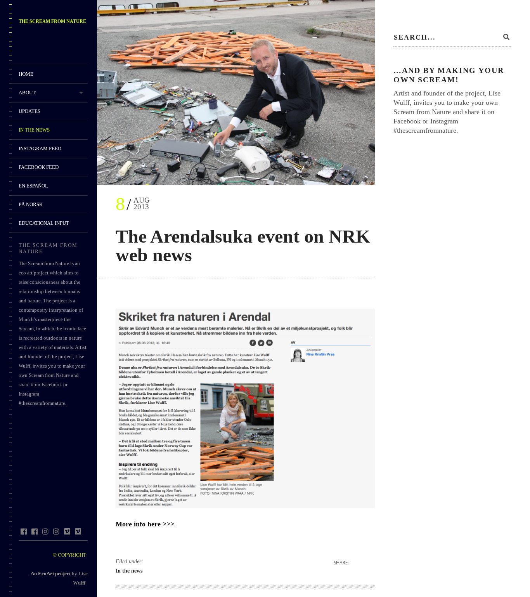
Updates (29, 111)
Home (26, 74)
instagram (45, 531)
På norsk (31, 204)
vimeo (67, 531)
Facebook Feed (39, 167)
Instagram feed (40, 148)
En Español (33, 186)
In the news (34, 130)
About (27, 92)
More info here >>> (145, 524)
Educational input (44, 223)
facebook (23, 531)
